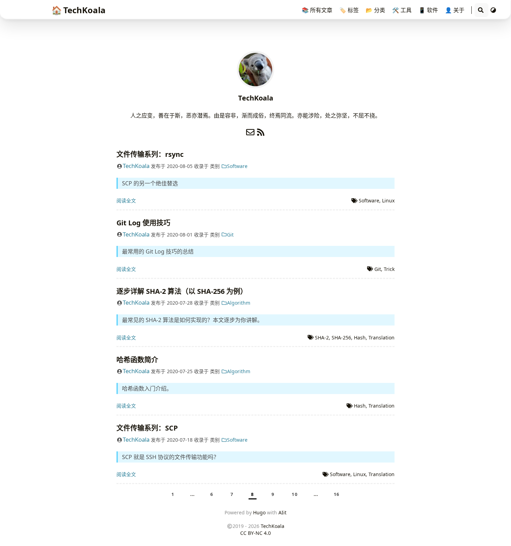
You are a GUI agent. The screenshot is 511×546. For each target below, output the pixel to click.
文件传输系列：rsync (150, 154)
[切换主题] (493, 10)
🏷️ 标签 (349, 10)
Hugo (259, 512)
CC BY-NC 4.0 (255, 533)
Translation (381, 337)
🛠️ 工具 (402, 10)
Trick (389, 269)
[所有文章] (255, 69)
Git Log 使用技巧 (143, 222)
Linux (388, 200)
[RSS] (261, 130)
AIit (282, 512)
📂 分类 (376, 10)
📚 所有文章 (318, 10)
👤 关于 (455, 10)
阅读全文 (126, 200)
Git (230, 234)
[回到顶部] (498, 533)
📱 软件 (429, 10)
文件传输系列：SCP (147, 428)
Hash (360, 337)
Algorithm (238, 302)
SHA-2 (322, 337)
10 (295, 494)
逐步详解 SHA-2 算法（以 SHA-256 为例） (181, 291)
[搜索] (480, 10)
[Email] (250, 130)
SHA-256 (341, 337)
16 (337, 494)
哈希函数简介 (137, 359)
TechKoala (78, 10)
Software (237, 166)
